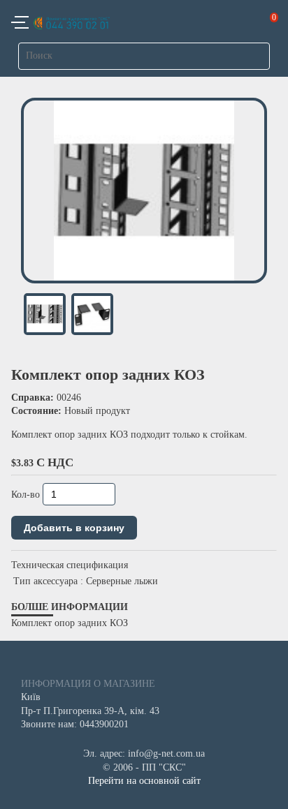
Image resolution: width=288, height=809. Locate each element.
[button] (20, 24)
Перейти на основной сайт (144, 780)
